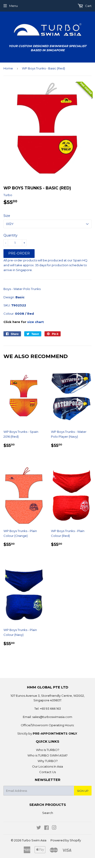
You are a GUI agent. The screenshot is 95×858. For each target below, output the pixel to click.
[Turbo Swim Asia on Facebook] (46, 828)
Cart (88, 6)
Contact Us (47, 772)
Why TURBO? (48, 761)
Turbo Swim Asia (34, 840)
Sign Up (83, 790)
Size (6, 216)
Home (8, 68)
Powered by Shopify (65, 840)
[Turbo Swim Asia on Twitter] (38, 828)
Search (47, 813)
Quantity (10, 235)
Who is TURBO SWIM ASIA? (47, 755)
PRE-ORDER (19, 253)
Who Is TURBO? (47, 750)
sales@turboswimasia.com (52, 717)
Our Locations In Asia (47, 766)
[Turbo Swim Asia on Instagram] (54, 828)
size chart (35, 322)
